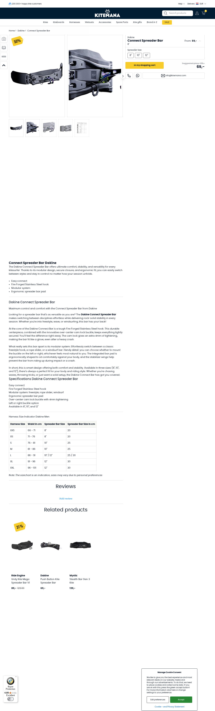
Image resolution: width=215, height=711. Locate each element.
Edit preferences (157, 700)
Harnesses (74, 22)
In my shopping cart (144, 65)
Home (12, 31)
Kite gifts (137, 22)
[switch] (10, 699)
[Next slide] (122, 76)
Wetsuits (89, 22)
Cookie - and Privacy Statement (169, 707)
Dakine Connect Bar (83, 375)
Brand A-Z (152, 22)
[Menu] (16, 677)
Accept (181, 700)
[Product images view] (4, 39)
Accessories (105, 22)
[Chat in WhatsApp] (137, 76)
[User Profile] (197, 13)
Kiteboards (58, 22)
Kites (45, 22)
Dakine (21, 31)
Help (180, 4)
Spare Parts (122, 22)
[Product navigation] (4, 65)
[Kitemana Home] (108, 13)
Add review (65, 499)
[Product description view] (4, 47)
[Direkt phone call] (129, 76)
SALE (167, 22)
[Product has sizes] (4, 56)
